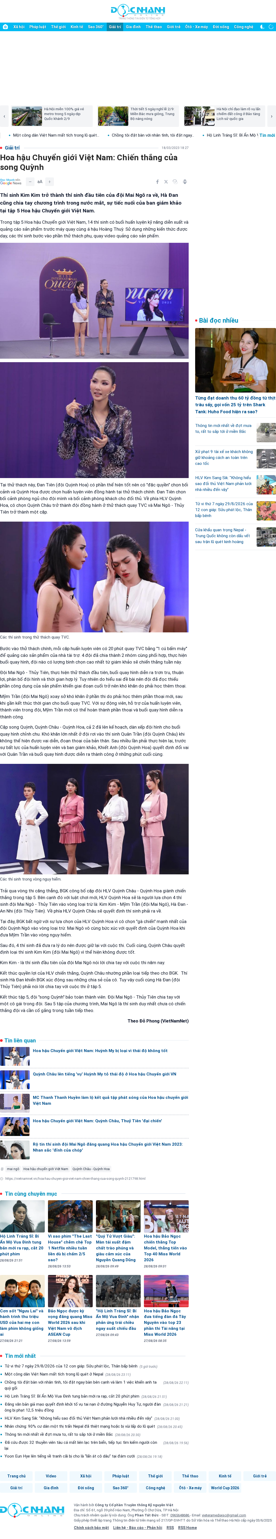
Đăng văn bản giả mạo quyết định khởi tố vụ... (61, 135)
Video (51, 1476)
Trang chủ (16, 1476)
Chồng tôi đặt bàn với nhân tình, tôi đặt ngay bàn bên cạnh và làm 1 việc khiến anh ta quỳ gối (97, 1385)
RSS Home (187, 1528)
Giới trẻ (173, 27)
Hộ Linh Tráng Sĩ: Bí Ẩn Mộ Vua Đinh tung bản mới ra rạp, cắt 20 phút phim (86, 1396)
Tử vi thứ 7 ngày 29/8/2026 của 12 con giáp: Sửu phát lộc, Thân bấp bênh (81, 1366)
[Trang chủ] (5, 27)
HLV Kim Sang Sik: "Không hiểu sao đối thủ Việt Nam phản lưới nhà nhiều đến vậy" (92, 1418)
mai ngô (13, 1169)
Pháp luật (37, 27)
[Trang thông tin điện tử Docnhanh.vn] (138, 11)
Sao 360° (96, 27)
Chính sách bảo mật (91, 1528)
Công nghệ (243, 27)
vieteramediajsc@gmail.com (224, 1515)
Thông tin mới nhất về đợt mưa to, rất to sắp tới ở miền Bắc (72, 1434)
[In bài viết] (185, 182)
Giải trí (115, 27)
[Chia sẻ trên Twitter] (166, 182)
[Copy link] (175, 182)
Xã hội (19, 27)
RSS (170, 1528)
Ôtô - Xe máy (196, 27)
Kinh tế (77, 27)
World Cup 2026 (225, 1488)
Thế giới (58, 27)
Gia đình (133, 27)
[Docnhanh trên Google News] (11, 182)
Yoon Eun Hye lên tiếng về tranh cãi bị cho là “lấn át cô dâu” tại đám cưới (83, 1456)
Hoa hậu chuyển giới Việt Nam (45, 1169)
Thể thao (154, 27)
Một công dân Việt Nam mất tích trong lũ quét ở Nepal (68, 1374)
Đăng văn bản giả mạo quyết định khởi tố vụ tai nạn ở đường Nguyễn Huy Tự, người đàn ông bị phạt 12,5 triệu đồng (97, 1407)
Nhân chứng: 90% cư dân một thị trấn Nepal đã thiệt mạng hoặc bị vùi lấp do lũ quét (93, 1426)
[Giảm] (30, 181)
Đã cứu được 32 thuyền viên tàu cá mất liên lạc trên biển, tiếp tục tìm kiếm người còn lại (97, 1445)
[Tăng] (49, 181)
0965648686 (180, 1515)
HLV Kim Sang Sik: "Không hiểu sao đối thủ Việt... (158, 135)
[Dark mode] (262, 27)
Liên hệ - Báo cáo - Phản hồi (137, 1528)
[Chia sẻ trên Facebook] (157, 182)
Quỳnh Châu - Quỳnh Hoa (91, 1169)
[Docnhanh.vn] (32, 1512)
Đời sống (221, 27)
